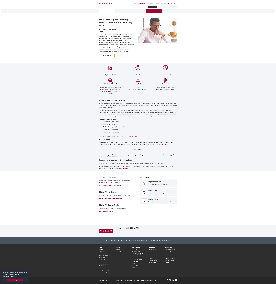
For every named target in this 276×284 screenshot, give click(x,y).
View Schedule (137, 149)
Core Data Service (119, 252)
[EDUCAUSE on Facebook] (167, 280)
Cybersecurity (102, 258)
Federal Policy (102, 262)
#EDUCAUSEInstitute (105, 183)
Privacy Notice (119, 280)
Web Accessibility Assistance (148, 280)
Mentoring (151, 254)
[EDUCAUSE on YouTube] (176, 280)
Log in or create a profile (125, 234)
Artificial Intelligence (103, 252)
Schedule (122, 11)
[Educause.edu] (106, 231)
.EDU (169, 4)
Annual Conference (136, 251)
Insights (118, 247)
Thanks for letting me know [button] (15, 280)
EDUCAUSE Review (143, 4)
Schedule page (132, 136)
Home (135, 4)
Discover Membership (170, 250)
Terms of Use (128, 280)
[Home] (105, 3)
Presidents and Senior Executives (104, 264)
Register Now (107, 55)
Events (157, 4)
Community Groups (153, 250)
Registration (154, 11)
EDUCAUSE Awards (153, 260)
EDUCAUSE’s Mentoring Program (118, 168)
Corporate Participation (170, 258)
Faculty (138, 11)
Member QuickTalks (153, 256)
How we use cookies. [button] (8, 276)
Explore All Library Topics (104, 272)
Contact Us (167, 263)
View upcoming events (106, 212)
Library (151, 4)
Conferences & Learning (136, 248)
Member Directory (153, 252)
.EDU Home (136, 280)
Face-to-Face (135, 261)
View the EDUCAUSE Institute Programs (111, 199)
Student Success (102, 268)
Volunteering (151, 258)
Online (133, 264)
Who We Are (168, 247)
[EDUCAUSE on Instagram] (170, 280)
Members (163, 4)
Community (152, 247)
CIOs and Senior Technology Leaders (103, 254)
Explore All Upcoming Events (136, 266)
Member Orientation (169, 256)
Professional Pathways (137, 259)
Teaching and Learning (104, 270)
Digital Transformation (104, 260)
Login (175, 4)
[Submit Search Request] (176, 6)
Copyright (101, 280)
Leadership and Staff (170, 254)
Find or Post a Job (152, 263)
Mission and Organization (171, 252)
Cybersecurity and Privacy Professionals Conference (138, 254)
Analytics (101, 250)
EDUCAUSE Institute (136, 257)
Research (118, 250)
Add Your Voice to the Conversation (110, 186)
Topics (100, 247)
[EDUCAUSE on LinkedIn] (173, 280)
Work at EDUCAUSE (169, 260)
